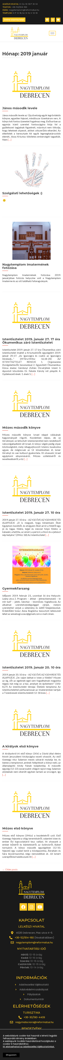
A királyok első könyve (20, 746)
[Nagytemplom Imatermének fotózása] (31, 240)
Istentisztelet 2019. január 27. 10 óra (31, 512)
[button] (14, 19)
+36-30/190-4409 (34, 1017)
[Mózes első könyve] (31, 804)
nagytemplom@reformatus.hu (34, 942)
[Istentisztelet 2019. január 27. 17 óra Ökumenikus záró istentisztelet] (31, 315)
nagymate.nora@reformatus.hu (34, 1022)
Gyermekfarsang (15, 588)
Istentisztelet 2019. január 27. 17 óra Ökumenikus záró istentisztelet (31, 340)
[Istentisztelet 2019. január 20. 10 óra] (31, 643)
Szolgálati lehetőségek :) (22, 193)
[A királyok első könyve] (31, 722)
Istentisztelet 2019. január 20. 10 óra (31, 667)
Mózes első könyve (17, 828)
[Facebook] (47, 20)
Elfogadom (11, 1055)
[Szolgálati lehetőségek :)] (31, 169)
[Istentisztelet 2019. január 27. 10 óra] (31, 488)
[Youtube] (58, 20)
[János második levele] (31, 84)
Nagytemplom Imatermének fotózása (25, 266)
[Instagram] (53, 20)
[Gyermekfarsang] (31, 564)
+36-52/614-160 (24, 937)
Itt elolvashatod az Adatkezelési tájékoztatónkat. (29, 1046)
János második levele (19, 108)
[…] (9, 139)
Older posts (10, 869)
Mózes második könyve (21, 427)
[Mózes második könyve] (31, 403)
